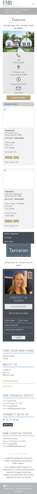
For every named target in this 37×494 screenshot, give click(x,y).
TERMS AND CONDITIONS (24, 488)
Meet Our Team (8, 375)
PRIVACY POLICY (9, 488)
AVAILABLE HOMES (10, 104)
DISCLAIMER (18, 491)
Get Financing (7, 386)
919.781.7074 (12, 406)
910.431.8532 (12, 444)
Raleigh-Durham (9, 356)
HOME (7, 10)
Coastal (5, 358)
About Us (6, 372)
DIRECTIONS (8, 241)
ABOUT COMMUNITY (11, 234)
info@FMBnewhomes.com (16, 408)
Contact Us (7, 370)
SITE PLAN (7, 238)
